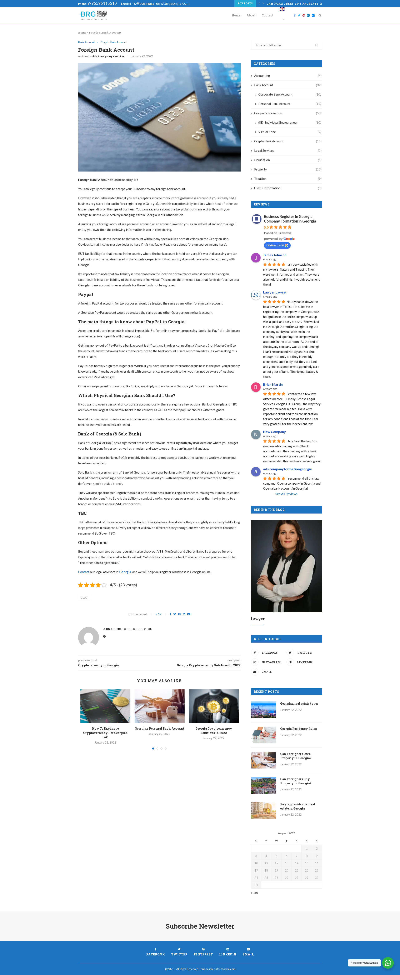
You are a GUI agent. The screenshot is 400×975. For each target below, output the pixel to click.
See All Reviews (286, 494)
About (250, 15)
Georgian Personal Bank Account (159, 728)
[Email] (313, 15)
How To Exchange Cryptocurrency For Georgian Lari (105, 732)
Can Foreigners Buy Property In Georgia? (302, 3)
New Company (274, 432)
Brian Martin (273, 384)
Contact (267, 15)
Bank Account (86, 42)
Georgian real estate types (299, 703)
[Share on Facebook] (170, 614)
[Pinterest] (303, 15)
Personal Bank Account (289, 104)
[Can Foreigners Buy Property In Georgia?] (263, 785)
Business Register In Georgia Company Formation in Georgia (290, 218)
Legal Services (287, 150)
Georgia (125, 572)
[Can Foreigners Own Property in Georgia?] (263, 760)
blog (84, 597)
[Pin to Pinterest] (179, 614)
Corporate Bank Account (289, 94)
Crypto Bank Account (114, 42)
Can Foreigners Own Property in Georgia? (295, 756)
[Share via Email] (188, 614)
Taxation (287, 178)
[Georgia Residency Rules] (263, 735)
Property (287, 169)
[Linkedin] (308, 15)
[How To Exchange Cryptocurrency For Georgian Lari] (105, 706)
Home (236, 15)
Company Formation (287, 113)
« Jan (254, 892)
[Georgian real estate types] (263, 709)
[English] (282, 15)
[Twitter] (299, 15)
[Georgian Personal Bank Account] (160, 706)
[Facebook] (295, 15)
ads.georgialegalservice (108, 56)
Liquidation (287, 160)
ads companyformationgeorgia (287, 469)
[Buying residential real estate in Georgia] (263, 810)
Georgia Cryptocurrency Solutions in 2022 (213, 730)
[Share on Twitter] (174, 614)
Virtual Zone (289, 132)
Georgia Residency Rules (298, 729)
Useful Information (287, 188)
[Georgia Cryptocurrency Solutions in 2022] (214, 706)
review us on (275, 245)
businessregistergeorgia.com (218, 969)
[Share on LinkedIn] (184, 614)
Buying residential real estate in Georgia (297, 806)
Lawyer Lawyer (275, 292)
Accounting (287, 75)
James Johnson (274, 255)
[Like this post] (162, 614)
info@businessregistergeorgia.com (159, 3)
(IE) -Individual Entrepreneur (289, 122)
